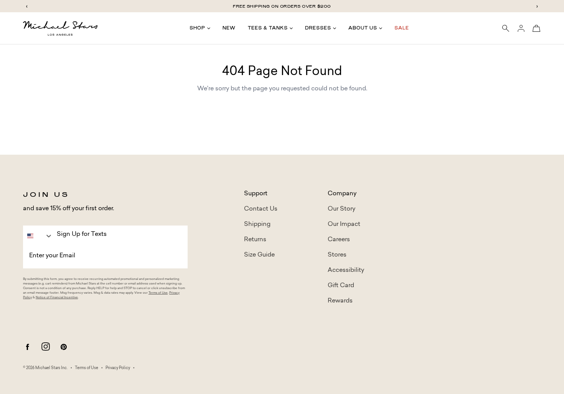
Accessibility (346, 270)
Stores (337, 255)
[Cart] (536, 28)
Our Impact (344, 224)
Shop (197, 27)
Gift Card (341, 286)
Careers (339, 240)
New (229, 27)
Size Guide (259, 255)
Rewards (340, 301)
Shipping (257, 224)
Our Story (341, 209)
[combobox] (38, 236)
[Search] (505, 28)
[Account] (521, 28)
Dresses (318, 27)
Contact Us (260, 209)
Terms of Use (158, 292)
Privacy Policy (118, 368)
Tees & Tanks (268, 27)
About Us (362, 27)
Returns (255, 240)
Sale (401, 27)
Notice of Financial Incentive (57, 297)
